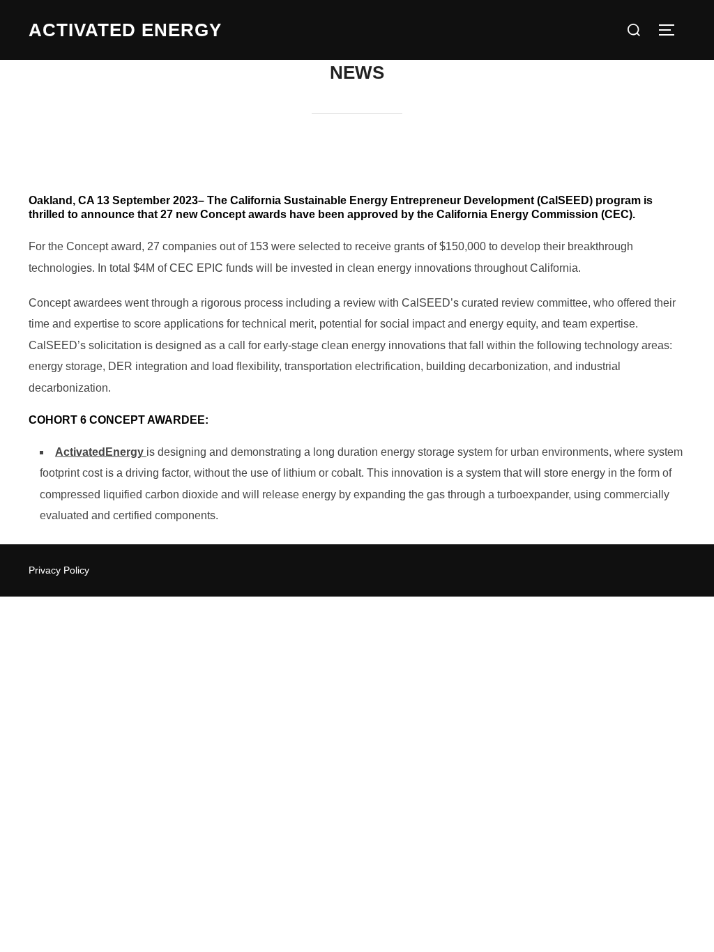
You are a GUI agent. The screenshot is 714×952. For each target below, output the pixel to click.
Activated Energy (125, 30)
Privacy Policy (59, 570)
